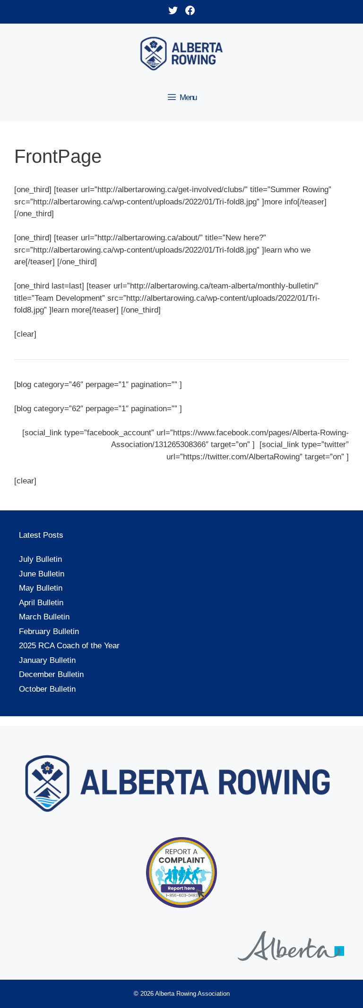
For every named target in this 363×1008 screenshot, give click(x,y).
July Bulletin (40, 559)
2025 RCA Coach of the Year (69, 645)
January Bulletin (47, 660)
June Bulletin (41, 573)
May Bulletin (40, 588)
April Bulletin (41, 602)
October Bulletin (47, 689)
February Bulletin (49, 631)
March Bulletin (44, 616)
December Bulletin (51, 674)
